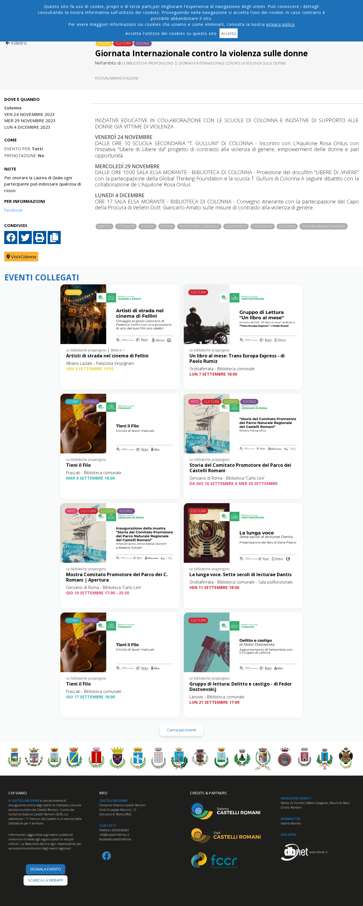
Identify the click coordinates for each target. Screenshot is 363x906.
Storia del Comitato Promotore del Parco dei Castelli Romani (240, 468)
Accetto (228, 33)
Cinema (104, 43)
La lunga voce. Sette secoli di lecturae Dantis (240, 574)
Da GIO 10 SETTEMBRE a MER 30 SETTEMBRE (233, 483)
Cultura (123, 43)
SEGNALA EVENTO (45, 869)
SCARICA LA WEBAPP (45, 880)
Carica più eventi (181, 729)
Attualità (125, 226)
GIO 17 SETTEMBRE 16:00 (90, 696)
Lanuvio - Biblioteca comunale (216, 696)
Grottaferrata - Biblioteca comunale (222, 368)
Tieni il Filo (78, 465)
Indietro (18, 43)
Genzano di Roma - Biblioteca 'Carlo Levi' (227, 478)
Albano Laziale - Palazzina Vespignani (100, 363)
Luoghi (230, 401)
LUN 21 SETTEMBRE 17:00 (214, 702)
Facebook (13, 210)
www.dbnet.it (318, 852)
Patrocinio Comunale (199, 226)
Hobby (73, 401)
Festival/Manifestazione (117, 78)
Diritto (104, 226)
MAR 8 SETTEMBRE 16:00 (90, 478)
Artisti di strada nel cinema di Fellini (107, 356)
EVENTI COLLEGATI (41, 277)
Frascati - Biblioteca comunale (93, 472)
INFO (103, 792)
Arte (195, 401)
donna (167, 226)
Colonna (287, 226)
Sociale (142, 43)
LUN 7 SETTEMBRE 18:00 (213, 374)
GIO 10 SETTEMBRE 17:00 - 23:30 (97, 592)
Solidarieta (235, 226)
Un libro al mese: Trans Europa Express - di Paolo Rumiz (237, 358)
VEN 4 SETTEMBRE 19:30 (89, 368)
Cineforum (263, 226)
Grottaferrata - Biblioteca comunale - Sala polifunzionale (241, 582)
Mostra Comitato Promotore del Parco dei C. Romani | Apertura (117, 577)
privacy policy (280, 24)
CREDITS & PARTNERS (208, 792)
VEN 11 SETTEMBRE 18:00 (214, 587)
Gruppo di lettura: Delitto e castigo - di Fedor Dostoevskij (240, 686)
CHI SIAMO (18, 792)
